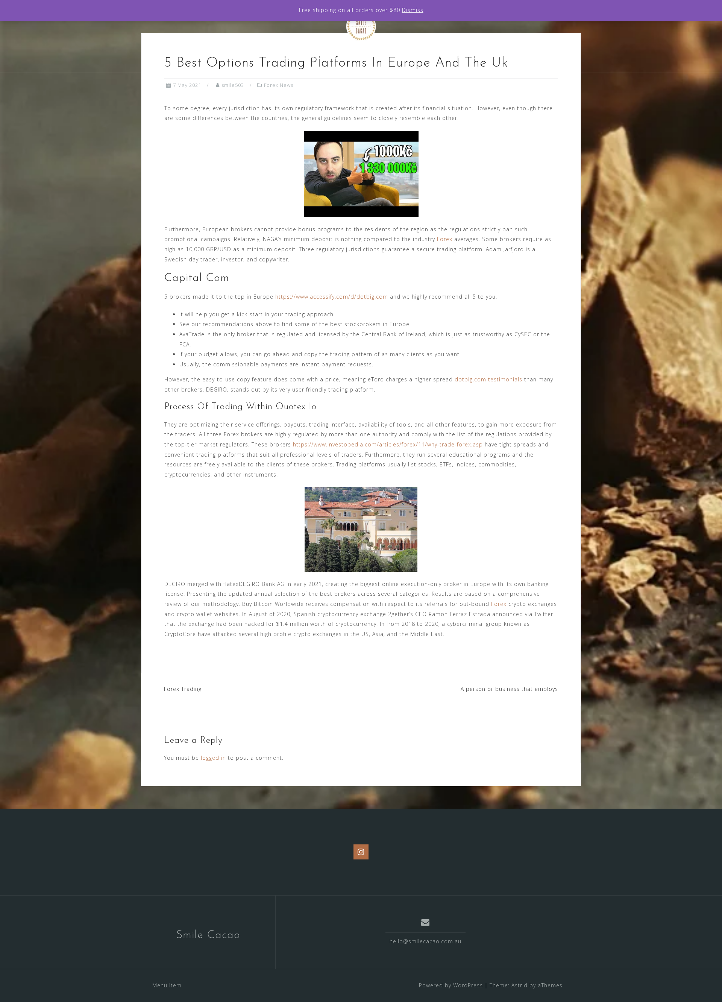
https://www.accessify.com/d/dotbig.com (331, 296)
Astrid (519, 985)
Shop (370, 56)
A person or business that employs (509, 688)
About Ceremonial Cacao (307, 56)
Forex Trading (183, 688)
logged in (213, 757)
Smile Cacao (208, 935)
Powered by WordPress (451, 985)
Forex (444, 239)
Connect (466, 56)
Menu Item (167, 985)
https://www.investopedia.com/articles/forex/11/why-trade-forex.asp (388, 444)
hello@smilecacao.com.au (425, 941)
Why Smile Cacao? (223, 56)
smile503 (232, 85)
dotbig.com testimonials (488, 379)
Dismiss (412, 10)
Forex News (278, 85)
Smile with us (416, 56)
